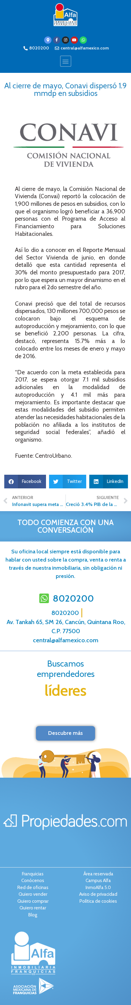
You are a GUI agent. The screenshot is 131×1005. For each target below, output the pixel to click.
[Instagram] (65, 40)
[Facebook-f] (56, 40)
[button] (65, 61)
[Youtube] (74, 40)
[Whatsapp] (83, 40)
